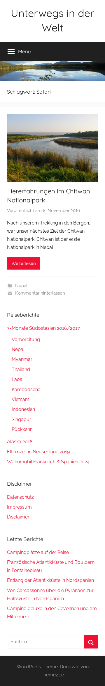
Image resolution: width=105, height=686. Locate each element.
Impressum (19, 507)
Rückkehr (22, 429)
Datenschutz (20, 497)
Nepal (21, 285)
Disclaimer (18, 517)
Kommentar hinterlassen (40, 293)
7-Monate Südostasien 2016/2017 (43, 328)
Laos (17, 379)
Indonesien (23, 409)
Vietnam (20, 399)
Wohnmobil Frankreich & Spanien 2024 (48, 461)
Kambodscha (26, 389)
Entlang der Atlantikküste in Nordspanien (50, 580)
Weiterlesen (23, 263)
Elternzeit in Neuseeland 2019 (38, 452)
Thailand (21, 369)
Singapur (21, 419)
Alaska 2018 (19, 441)
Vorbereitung (26, 339)
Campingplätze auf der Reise (38, 552)
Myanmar (22, 359)
